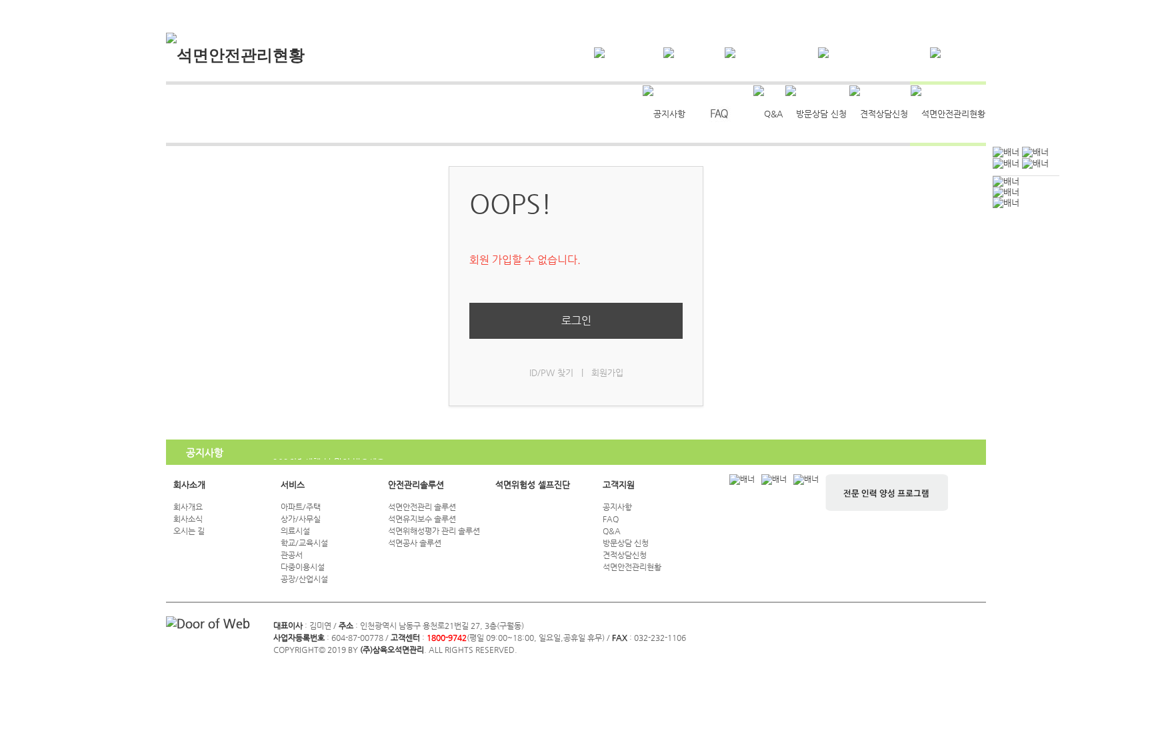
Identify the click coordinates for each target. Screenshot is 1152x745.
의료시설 (295, 531)
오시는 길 (189, 531)
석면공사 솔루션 (414, 543)
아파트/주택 (301, 507)
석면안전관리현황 (632, 567)
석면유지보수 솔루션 (422, 519)
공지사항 (617, 507)
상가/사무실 (301, 519)
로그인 (576, 320)
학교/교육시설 (304, 543)
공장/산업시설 (304, 579)
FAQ (611, 519)
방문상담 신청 (626, 543)
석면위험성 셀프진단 (532, 485)
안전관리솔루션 (416, 485)
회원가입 (607, 372)
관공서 (292, 555)
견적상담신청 (625, 555)
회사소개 (189, 485)
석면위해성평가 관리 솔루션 (434, 531)
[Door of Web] (208, 623)
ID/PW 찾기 (551, 372)
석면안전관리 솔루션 (422, 507)
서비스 (293, 485)
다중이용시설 (303, 567)
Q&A (612, 531)
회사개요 (188, 507)
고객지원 (619, 485)
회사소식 (188, 519)
